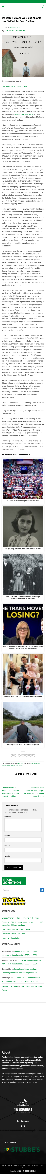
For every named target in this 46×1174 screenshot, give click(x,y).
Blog (15, 1166)
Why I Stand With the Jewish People (16, 929)
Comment (8, 816)
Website (7, 856)
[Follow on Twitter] (24, 1126)
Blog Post (5, 15)
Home (4, 1166)
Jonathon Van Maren (15, 30)
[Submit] (42, 890)
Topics (23, 1167)
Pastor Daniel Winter (10, 986)
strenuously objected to (24, 114)
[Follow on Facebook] (22, 1126)
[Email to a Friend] (25, 755)
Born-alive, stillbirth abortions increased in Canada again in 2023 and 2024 (19, 953)
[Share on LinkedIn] (33, 755)
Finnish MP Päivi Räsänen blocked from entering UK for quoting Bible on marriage (22, 923)
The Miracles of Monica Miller (13, 934)
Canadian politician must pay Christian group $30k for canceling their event (19, 971)
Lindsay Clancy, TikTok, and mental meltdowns (20, 918)
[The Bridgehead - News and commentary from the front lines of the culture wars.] (23, 7)
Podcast (21, 1166)
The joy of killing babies (11, 938)
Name (7, 836)
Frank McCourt (35, 763)
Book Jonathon (32, 1166)
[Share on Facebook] (17, 755)
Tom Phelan (19, 765)
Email (6, 846)
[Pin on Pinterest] (29, 755)
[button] (3, 7)
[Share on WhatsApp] (13, 755)
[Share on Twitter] (21, 755)
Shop (42, 1166)
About (9, 1166)
